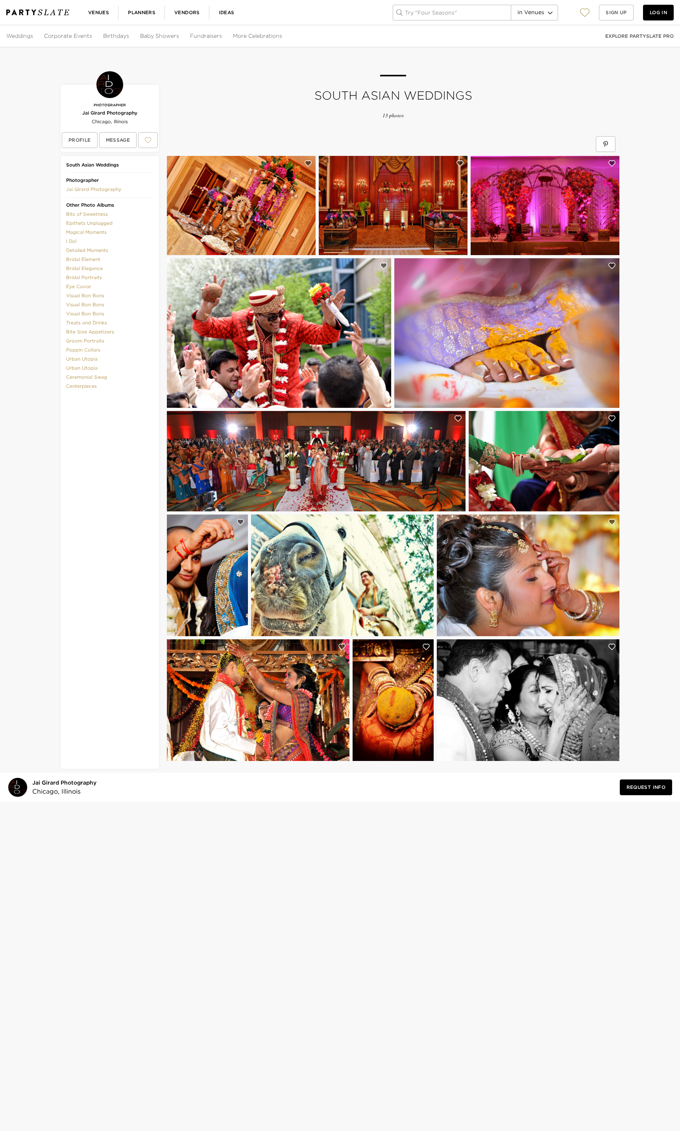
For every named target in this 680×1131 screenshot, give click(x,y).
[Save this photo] (308, 163)
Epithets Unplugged (89, 223)
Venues (98, 12)
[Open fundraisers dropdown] (223, 36)
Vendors (187, 12)
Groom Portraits (85, 341)
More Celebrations (257, 36)
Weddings (19, 36)
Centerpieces (81, 386)
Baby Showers (159, 36)
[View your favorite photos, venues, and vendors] (584, 12)
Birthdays (116, 36)
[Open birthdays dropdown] (130, 36)
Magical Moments (86, 232)
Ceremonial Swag (86, 377)
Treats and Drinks (86, 323)
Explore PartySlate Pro (639, 36)
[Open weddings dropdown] (34, 36)
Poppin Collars (83, 350)
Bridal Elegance (84, 268)
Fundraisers (206, 36)
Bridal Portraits (84, 277)
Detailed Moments (87, 250)
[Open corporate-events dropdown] (93, 36)
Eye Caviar (78, 286)
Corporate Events (68, 36)
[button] (584, 12)
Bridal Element (83, 259)
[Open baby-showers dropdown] (180, 36)
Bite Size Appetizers (90, 332)
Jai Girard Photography (109, 113)
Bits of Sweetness (87, 214)
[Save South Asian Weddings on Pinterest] (605, 144)
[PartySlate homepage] (37, 12)
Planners (141, 12)
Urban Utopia (82, 359)
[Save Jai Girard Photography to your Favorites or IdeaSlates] (148, 140)
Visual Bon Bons (85, 295)
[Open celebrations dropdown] (283, 36)
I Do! (71, 241)
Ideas (227, 12)
